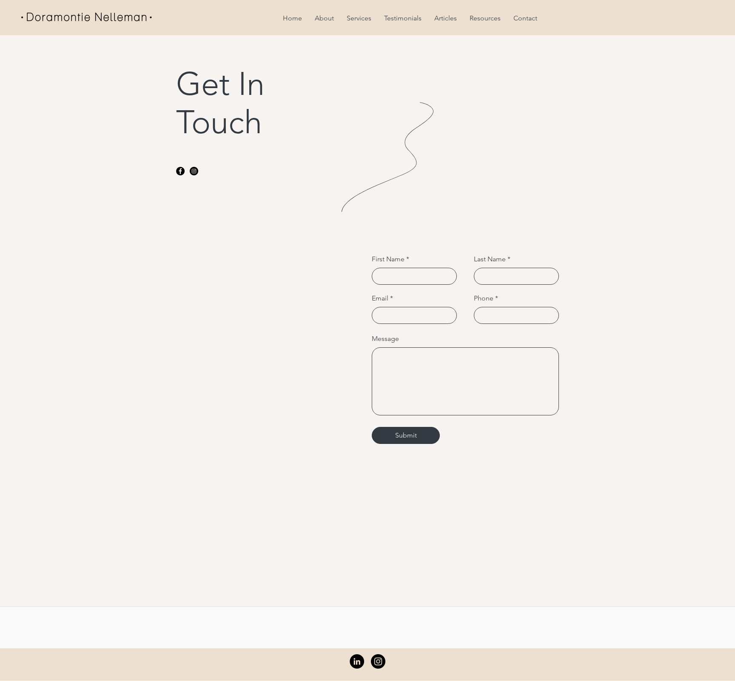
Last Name (490, 259)
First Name (388, 259)
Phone (483, 298)
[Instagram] (194, 171)
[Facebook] (180, 171)
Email (380, 298)
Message (385, 338)
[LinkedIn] (357, 661)
